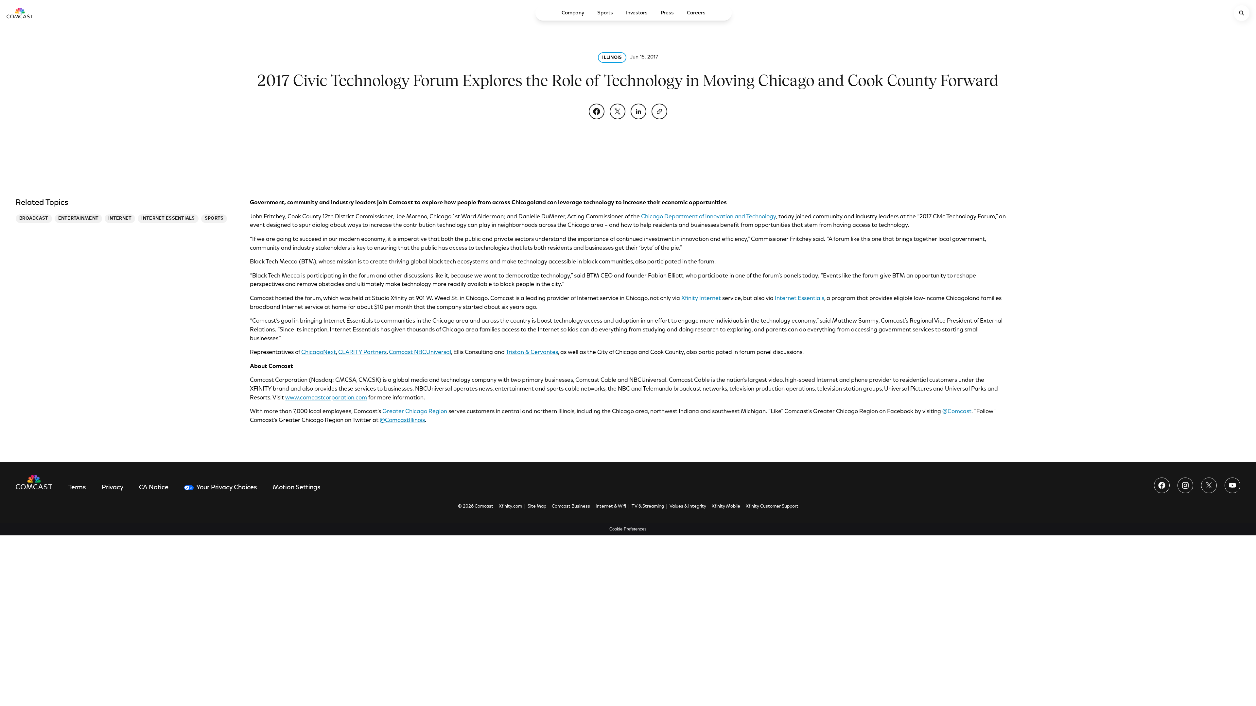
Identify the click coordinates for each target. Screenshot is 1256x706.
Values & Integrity (688, 506)
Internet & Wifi (611, 506)
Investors (637, 13)
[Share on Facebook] (596, 111)
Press (667, 13)
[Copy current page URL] (659, 111)
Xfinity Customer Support (772, 506)
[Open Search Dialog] (1241, 13)
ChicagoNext (318, 353)
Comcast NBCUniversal (420, 353)
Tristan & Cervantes (532, 353)
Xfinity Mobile (726, 506)
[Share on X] (617, 111)
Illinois (612, 58)
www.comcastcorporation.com (326, 398)
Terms (77, 487)
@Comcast (956, 412)
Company (573, 13)
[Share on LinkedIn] (638, 111)
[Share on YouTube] (1232, 485)
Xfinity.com (510, 506)
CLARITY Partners (362, 353)
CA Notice (153, 487)
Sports (605, 13)
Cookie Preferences (628, 529)
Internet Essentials (799, 299)
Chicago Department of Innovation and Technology (708, 217)
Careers (696, 13)
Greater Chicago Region (414, 412)
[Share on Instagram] (1185, 485)
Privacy (112, 487)
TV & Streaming (648, 506)
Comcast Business (571, 506)
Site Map (537, 506)
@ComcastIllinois (402, 421)
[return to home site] (20, 13)
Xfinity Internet (701, 299)
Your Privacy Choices (226, 487)
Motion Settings (297, 487)
